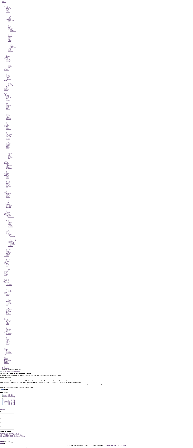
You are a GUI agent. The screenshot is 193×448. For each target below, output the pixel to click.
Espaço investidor (6, 319)
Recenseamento (8, 119)
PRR (7, 87)
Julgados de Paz (6, 261)
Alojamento (8, 288)
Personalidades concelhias (8, 190)
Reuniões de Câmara (8, 15)
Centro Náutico (8, 193)
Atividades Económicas (6, 332)
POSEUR (10, 84)
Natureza (7, 304)
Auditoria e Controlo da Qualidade (8, 55)
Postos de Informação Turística (6, 349)
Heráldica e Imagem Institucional (8, 13)
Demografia (6, 4)
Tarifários (9, 23)
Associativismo (6, 268)
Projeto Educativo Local (11, 141)
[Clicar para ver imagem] (10, 371)
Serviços (7, 344)
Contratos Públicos (10, 41)
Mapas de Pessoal (10, 50)
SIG (7, 328)
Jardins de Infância (8, 128)
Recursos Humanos (7, 42)
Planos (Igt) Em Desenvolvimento (11, 242)
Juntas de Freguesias (6, 69)
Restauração (10, 291)
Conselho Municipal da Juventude (8, 210)
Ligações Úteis (6, 356)
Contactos (6, 92)
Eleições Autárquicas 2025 (8, 100)
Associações (8, 269)
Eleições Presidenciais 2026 (8, 97)
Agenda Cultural (9, 353)
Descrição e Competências (8, 8)
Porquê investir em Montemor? (8, 321)
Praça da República (8, 258)
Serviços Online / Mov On (6, 360)
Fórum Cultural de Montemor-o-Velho (9, 186)
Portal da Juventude (8, 212)
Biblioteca (8, 204)
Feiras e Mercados (6, 263)
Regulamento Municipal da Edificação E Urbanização (10, 227)
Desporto (5, 192)
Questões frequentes (6, 355)
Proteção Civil (6, 173)
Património (8, 176)
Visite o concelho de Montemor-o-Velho (9, 285)
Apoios (7, 270)
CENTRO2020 (10, 85)
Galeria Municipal (8, 184)
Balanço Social (10, 28)
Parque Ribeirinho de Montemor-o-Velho (8, 314)
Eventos (7, 191)
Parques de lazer (9, 205)
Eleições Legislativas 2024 (8, 107)
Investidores (4, 317)
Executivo (8, 9)
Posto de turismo (9, 309)
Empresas (7, 341)
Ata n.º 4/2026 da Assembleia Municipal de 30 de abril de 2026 (10, 434)
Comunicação (6, 70)
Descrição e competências (8, 60)
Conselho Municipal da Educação (8, 143)
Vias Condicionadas (8, 172)
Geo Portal (6, 361)
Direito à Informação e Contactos (8, 252)
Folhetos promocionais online (8, 311)
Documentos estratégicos (8, 139)
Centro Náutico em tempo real (10, 298)
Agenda (9, 16)
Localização (8, 122)
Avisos (7, 77)
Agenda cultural (9, 308)
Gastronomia (8, 289)
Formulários (10, 29)
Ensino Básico (8, 129)
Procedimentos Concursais (10, 44)
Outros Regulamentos (10, 230)
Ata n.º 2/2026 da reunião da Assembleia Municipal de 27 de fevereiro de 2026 (12, 436)
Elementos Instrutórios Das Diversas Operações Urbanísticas (10, 223)
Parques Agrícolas (7, 340)
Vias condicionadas (8, 79)
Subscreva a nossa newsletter (5, 442)
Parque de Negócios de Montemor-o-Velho (8, 337)
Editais (9, 18)
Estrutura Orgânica (7, 11)
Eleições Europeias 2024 (8, 105)
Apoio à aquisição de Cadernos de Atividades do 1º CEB (11, 156)
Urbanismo (8, 220)
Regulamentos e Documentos (9, 75)
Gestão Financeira (8, 33)
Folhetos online (8, 352)
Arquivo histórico (7, 179)
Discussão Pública (8, 255)
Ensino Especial (9, 133)
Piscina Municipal (8, 195)
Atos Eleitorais (6, 95)
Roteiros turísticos (7, 178)
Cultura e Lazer (6, 175)
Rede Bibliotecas (9, 182)
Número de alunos (8, 146)
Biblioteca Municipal (8, 181)
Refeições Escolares (10, 149)
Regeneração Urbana (8, 216)
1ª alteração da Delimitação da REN (10, 247)
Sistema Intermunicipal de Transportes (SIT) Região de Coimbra (7, 277)
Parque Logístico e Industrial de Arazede (9, 334)
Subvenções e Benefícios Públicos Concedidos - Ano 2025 (9, 433)
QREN (7, 86)
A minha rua (6, 362)
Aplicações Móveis (6, 365)
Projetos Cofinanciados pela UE (6, 81)
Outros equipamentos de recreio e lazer (9, 199)
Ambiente (6, 174)
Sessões (7, 62)
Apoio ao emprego (7, 323)
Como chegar (8, 287)
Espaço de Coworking (6, 274)
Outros (9, 32)
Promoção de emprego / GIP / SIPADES (8, 207)
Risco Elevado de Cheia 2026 (6, 280)
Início (3, 1)
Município (4, 2)
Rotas (7, 305)
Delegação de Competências (10, 53)
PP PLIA (11, 237)
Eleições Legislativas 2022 (8, 115)
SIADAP (9, 48)
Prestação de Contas (10, 27)
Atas (9, 17)
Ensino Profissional (8, 132)
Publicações (8, 76)
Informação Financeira (10, 35)
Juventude (6, 203)
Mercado (7, 264)
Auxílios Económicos (10, 153)
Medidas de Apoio (8, 347)
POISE (9, 83)
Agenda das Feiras (8, 266)
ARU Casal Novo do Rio (10, 219)
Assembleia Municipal (6, 58)
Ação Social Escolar (8, 148)
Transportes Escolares (10, 151)
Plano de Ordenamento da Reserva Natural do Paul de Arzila (13, 239)
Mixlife (29, 447)
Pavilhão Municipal (8, 197)
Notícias (7, 71)
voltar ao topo (2, 409)
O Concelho (6, 121)
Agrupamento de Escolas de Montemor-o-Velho (9, 136)
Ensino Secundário (8, 130)
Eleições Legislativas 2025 (8, 102)
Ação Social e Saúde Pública (6, 162)
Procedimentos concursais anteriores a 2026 (13, 46)
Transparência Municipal (6, 91)
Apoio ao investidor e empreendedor (8, 325)
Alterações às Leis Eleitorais (8, 118)
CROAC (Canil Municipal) (6, 267)
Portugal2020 (8, 82)
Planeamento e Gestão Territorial (13, 31)
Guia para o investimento (8, 327)
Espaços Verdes (8, 316)
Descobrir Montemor (6, 293)
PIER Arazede (12, 243)
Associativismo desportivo (8, 201)
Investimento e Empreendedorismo (7, 345)
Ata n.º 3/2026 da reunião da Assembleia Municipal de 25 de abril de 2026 (12, 435)
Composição (8, 61)
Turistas (3, 281)
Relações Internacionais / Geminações (6, 89)
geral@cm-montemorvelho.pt (111, 445)
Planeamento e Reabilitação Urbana (8, 232)
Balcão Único (6, 125)
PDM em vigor (12, 236)
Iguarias (9, 290)
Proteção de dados (123, 445)
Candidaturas (8, 160)
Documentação (8, 19)
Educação (6, 126)
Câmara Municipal (6, 6)
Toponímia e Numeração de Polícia (8, 249)
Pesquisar (2, 441)
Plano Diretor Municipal (8, 330)
